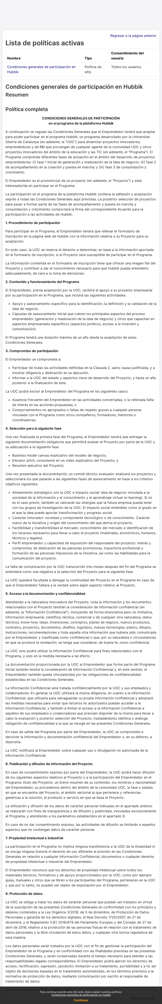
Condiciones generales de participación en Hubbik (81, 994)
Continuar (81, 1000)
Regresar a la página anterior (133, 36)
